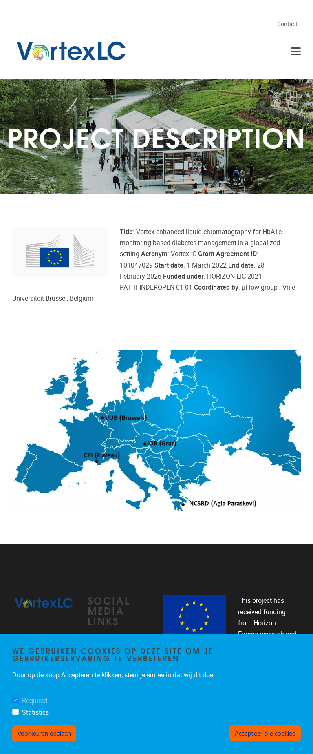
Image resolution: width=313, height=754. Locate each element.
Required (34, 701)
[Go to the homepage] (71, 51)
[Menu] (296, 51)
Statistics (35, 712)
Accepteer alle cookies (265, 733)
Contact (287, 24)
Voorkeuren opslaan (44, 733)
